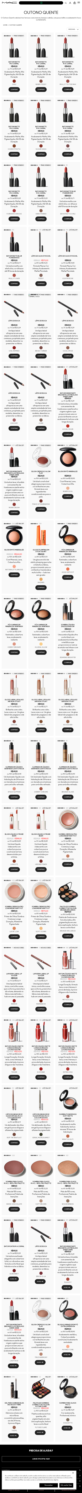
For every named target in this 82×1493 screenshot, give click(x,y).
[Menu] (79, 2)
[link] (14, 47)
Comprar (14, 89)
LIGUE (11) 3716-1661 (41, 1459)
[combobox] (73, 29)
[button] (79, 2)
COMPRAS (6, 1470)
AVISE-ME (13, 1279)
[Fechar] (73, 1473)
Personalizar (49, 1485)
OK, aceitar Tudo (66, 1485)
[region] (39, 1480)
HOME (5, 25)
